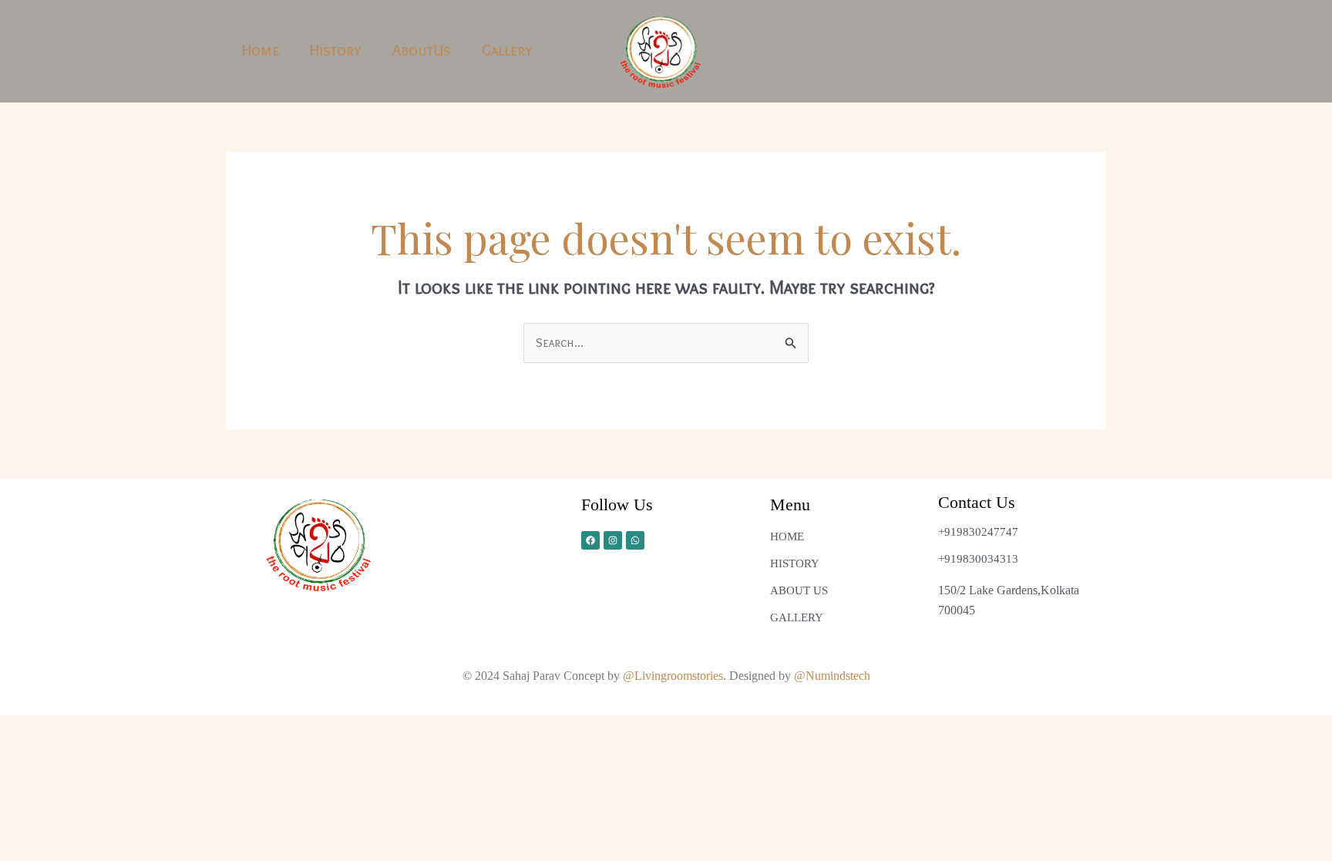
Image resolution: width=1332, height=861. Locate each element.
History (336, 50)
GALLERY (796, 617)
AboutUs (421, 50)
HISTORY (794, 563)
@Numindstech (832, 675)
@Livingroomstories (673, 675)
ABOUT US (799, 590)
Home (260, 50)
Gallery (507, 50)
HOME (787, 536)
